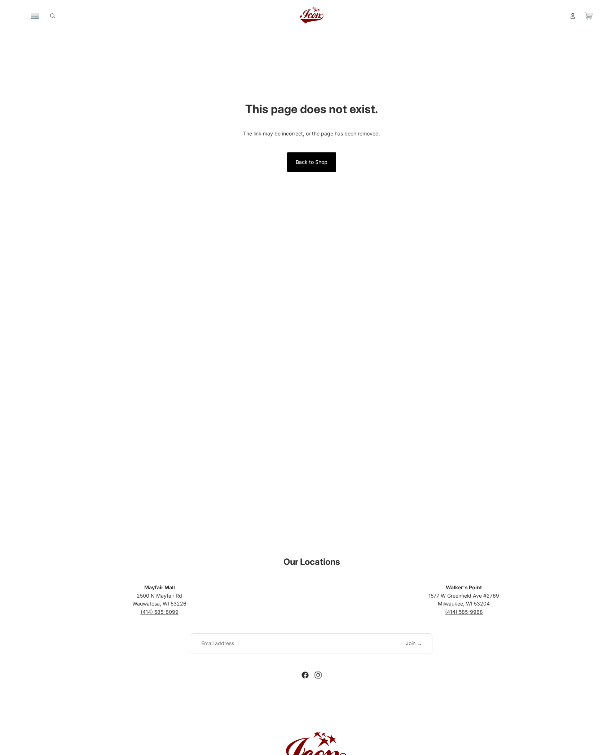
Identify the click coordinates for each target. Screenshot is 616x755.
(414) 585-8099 (160, 612)
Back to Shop (311, 162)
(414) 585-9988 (464, 612)
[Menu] (35, 16)
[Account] (573, 16)
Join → (414, 643)
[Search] (53, 16)
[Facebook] (305, 675)
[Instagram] (318, 675)
